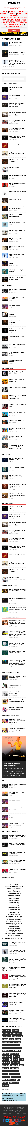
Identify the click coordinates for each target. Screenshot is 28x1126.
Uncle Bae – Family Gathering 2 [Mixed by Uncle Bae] (17, 1011)
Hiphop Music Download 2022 (14, 918)
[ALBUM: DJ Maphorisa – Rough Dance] (5, 178)
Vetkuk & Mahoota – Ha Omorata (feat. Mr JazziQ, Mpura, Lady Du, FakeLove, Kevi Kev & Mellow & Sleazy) (17, 446)
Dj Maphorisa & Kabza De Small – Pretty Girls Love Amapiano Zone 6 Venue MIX (17, 397)
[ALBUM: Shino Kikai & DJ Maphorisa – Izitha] (5, 241)
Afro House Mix (6, 1036)
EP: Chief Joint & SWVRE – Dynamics (16, 360)
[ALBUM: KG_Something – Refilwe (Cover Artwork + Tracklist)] (5, 478)
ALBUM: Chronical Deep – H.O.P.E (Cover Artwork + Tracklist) (16, 460)
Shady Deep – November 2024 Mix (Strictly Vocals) (17, 853)
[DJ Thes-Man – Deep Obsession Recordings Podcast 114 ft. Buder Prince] (5, 987)
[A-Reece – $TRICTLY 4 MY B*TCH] (5, 439)
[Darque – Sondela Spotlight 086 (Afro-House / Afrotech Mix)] (5, 838)
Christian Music (17, 1048)
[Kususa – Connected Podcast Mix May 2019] (5, 970)
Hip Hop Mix (5, 1068)
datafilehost (16, 1050)
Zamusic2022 (14, 885)
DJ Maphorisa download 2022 (14, 916)
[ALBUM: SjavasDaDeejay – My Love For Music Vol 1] (5, 233)
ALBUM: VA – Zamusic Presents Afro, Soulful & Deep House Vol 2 (17, 600)
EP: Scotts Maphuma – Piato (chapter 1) (17, 121)
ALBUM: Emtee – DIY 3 (15, 199)
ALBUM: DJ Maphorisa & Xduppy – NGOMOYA (17, 184)
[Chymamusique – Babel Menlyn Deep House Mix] (5, 872)
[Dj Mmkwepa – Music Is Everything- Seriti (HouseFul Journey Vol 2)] (5, 722)
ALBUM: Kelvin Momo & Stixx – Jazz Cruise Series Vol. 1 (17, 207)
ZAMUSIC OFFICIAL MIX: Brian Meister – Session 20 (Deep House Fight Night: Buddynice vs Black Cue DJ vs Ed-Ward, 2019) (17, 663)
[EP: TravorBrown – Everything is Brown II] (5, 324)
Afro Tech (5, 1039)
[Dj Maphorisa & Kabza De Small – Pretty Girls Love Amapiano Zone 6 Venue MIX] (5, 398)
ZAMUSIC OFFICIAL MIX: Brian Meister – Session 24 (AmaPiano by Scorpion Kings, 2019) (17, 623)
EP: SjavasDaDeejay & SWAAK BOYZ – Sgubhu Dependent (17, 152)
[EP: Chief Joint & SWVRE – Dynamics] (5, 363)
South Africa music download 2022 (14, 904)
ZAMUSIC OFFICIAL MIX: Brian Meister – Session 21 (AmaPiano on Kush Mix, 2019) (17, 652)
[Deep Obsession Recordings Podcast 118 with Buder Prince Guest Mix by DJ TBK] (5, 978)
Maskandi (4, 1074)
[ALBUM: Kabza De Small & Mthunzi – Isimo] (5, 281)
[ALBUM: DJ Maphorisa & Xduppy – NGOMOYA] (5, 186)
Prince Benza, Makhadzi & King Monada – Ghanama (17, 413)
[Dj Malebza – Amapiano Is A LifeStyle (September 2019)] (5, 703)
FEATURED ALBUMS (7, 503)
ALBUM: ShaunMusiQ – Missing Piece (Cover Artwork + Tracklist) (17, 486)
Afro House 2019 (6, 1033)
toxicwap (12, 1082)
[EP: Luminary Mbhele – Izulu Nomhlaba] (5, 300)
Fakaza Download (14, 912)
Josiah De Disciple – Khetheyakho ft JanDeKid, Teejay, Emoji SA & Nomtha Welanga (17, 62)
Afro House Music (17, 1036)
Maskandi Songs (6, 1079)
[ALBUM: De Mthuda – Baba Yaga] (5, 257)
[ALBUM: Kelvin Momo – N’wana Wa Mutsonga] (5, 115)
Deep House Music (7, 1056)
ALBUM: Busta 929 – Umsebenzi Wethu (17, 262)
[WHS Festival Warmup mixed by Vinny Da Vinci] (5, 945)
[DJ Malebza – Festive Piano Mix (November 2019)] (5, 679)
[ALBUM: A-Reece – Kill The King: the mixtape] (5, 218)
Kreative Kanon (14, 1114)
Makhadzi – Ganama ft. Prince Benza (17, 405)
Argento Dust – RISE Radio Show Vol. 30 (16, 1003)
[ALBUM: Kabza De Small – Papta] (5, 90)
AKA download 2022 (14, 898)
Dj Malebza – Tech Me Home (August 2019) (17, 692)
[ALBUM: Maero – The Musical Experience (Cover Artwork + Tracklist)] (5, 497)
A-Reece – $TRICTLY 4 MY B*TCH (16, 436)
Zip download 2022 (14, 902)
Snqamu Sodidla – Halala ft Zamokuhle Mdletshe (16, 824)
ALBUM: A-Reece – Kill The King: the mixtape (16, 215)
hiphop (21, 1065)
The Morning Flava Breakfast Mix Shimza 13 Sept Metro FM (17, 950)
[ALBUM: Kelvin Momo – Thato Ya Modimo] (5, 163)
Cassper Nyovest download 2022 (14, 897)
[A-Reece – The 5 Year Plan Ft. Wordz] (5, 431)
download (5, 1059)
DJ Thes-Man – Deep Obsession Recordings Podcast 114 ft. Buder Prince (17, 986)
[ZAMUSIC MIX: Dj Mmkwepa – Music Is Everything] (5, 731)
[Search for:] (14, 79)
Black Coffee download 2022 (14, 911)
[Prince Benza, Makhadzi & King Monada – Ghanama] (5, 415)
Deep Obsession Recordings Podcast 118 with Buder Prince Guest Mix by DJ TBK (17, 976)
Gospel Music (5, 1062)
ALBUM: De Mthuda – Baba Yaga (16, 254)
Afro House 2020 (17, 1033)
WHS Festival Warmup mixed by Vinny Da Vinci (17, 943)
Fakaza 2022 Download (14, 914)
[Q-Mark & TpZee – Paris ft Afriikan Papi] (5, 383)
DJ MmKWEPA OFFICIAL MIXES (10, 715)
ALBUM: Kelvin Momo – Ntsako (17, 191)
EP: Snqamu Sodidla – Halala (16, 305)
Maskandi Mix (5, 1077)
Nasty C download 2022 (14, 895)
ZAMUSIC (20, 45)
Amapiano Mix (15, 1045)
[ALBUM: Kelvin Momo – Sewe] (5, 225)
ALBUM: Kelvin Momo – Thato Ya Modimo (17, 160)
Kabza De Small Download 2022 (14, 886)
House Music (15, 1071)
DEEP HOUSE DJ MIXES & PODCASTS (12, 938)
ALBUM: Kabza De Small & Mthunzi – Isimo (16, 278)
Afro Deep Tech (6, 1030)
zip (18, 1082)
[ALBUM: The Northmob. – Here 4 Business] (5, 292)
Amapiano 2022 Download (14, 888)
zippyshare (5, 1085)
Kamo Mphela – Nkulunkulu (16, 420)
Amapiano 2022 (6, 1042)
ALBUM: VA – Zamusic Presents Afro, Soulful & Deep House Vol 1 (17, 609)
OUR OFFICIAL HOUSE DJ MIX (10, 617)
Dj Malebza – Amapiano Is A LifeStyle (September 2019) (16, 700)
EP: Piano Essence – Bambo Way (16, 337)
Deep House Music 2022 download (14, 933)
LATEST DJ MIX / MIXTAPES (10, 831)
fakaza (15, 1059)
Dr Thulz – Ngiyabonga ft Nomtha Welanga (16, 43)
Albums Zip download (14, 935)
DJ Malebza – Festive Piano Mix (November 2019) (17, 676)
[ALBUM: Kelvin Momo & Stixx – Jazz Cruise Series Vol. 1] (5, 210)
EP (11, 1059)
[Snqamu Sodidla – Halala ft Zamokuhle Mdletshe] (5, 827)
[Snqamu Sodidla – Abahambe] (5, 811)
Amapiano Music (6, 1048)
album (11, 1039)
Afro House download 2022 (14, 919)
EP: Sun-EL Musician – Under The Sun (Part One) (16, 129)
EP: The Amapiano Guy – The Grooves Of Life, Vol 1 (17, 96)
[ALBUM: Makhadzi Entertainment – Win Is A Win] (5, 170)
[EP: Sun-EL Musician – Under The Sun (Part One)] (5, 131)
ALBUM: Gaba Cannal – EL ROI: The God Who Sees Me (17, 136)
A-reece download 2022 (14, 893)
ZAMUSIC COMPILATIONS (9, 585)
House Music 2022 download (14, 932)
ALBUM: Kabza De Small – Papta (16, 88)
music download (14, 905)
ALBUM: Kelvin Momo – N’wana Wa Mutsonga (17, 113)
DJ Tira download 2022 (14, 909)
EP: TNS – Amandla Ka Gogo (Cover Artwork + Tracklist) (16, 468)
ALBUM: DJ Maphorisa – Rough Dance (17, 176)
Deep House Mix (14, 1053)
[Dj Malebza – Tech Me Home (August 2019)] (5, 695)
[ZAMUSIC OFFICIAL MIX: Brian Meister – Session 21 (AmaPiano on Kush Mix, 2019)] (5, 654)
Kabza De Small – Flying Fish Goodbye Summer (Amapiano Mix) (17, 844)
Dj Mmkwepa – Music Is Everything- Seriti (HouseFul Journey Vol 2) (17, 721)
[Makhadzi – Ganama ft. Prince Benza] (5, 407)
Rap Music (4, 1082)
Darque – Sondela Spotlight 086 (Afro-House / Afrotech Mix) (17, 836)
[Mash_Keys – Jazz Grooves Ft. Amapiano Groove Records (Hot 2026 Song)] (5, 106)
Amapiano (18, 1039)
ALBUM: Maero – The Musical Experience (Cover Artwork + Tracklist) (17, 495)
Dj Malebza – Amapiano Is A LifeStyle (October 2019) (16, 684)
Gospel (21, 1059)
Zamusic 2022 (14, 883)
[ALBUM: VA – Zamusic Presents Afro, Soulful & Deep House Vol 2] (5, 601)
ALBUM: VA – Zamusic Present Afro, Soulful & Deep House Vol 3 (17, 591)
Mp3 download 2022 (14, 900)
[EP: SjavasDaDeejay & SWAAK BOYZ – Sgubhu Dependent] (5, 155)
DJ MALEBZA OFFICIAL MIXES (10, 672)
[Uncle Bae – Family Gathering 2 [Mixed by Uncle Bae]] (5, 1013)
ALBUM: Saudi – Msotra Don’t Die (17, 247)
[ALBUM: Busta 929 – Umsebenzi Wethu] (5, 265)
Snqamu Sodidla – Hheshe (16, 816)
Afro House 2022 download (14, 930)
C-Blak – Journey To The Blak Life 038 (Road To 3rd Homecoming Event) (17, 862)
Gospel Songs (15, 1062)
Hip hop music (14, 1068)
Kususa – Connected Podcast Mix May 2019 (17, 968)
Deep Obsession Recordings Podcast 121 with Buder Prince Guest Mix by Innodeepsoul (17, 959)
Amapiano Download (14, 891)
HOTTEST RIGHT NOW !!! (9, 84)
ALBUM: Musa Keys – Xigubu (17, 144)
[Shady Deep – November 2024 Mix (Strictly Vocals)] (5, 855)
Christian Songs (6, 1050)
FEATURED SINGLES (7, 368)
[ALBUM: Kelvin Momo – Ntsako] (5, 194)
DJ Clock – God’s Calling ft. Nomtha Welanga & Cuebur (17, 51)
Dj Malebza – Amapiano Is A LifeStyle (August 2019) (16, 708)
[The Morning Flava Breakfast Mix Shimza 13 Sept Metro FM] (5, 953)
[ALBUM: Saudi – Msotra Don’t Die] (5, 249)
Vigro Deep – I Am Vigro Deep (17, 372)
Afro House (15, 1030)
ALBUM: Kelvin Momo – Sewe (17, 222)
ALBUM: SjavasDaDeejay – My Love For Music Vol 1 (17, 231)
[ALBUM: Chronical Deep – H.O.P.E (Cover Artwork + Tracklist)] (5, 461)
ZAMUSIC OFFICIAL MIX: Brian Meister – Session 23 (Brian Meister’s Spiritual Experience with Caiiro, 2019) (17, 633)
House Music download (14, 928)
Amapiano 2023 (16, 1042)
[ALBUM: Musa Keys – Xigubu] (5, 147)
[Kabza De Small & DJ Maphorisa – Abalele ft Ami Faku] (5, 390)
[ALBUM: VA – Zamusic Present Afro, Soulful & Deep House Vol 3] (5, 592)
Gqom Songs (14, 1065)
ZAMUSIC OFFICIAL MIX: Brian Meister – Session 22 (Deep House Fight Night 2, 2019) (17, 643)
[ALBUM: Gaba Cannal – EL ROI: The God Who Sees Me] (5, 139)
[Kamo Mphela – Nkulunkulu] (5, 423)
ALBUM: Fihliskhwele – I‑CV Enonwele (16, 313)
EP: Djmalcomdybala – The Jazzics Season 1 (16, 329)
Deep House (5, 1053)
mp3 (14, 1079)
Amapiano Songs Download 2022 (14, 890)
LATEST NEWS (6, 455)
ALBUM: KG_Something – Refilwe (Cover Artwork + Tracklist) (16, 477)
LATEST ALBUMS (7, 286)
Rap (18, 1079)
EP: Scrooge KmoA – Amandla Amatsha (17, 345)
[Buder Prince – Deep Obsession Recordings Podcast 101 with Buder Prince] (5, 996)
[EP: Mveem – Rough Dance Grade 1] (5, 355)
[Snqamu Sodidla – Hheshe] (5, 819)
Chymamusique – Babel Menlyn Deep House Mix (17, 870)
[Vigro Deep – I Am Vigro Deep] (5, 375)
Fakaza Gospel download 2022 (14, 923)
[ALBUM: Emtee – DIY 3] (5, 202)
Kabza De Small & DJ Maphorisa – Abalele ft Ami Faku (17, 388)
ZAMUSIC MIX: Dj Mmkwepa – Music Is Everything (17, 729)
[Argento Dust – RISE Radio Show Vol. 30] (5, 1006)
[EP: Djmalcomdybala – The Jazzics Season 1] (5, 332)
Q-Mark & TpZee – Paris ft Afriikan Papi (16, 380)
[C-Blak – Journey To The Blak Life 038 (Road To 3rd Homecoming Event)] (5, 863)
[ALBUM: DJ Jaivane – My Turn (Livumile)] (5, 273)
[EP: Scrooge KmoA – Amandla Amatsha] (5, 347)
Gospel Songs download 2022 (14, 921)
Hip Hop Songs (6, 1071)
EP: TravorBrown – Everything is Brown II (17, 321)
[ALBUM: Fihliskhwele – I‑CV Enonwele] (5, 316)
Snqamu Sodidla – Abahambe (17, 808)
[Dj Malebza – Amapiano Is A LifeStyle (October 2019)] (5, 687)
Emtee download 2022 (14, 907)
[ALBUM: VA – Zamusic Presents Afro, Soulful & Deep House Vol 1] (5, 611)
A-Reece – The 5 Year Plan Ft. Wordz (17, 429)
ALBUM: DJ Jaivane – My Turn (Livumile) (17, 270)
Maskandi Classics (14, 1074)
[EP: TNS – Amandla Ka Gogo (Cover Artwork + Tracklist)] (5, 470)
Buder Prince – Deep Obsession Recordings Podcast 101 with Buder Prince (17, 995)
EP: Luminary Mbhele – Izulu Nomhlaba (16, 298)
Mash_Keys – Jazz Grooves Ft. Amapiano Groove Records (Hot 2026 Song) (17, 105)
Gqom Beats (5, 1065)
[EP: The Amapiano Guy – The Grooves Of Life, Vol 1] (5, 98)
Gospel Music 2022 (14, 925)
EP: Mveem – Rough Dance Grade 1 (16, 353)
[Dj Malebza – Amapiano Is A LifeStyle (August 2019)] (5, 710)
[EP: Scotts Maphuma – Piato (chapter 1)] (5, 123)
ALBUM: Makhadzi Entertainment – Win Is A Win (17, 168)
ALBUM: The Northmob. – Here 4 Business (17, 290)
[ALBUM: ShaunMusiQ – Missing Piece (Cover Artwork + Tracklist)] (5, 488)
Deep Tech (16, 1056)
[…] (21, 775)
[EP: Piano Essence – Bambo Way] (5, 339)
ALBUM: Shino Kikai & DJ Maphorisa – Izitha (15, 239)
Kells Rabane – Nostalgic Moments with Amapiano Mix (17, 1019)
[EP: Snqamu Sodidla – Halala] (5, 308)
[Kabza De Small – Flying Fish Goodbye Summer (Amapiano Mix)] (5, 846)
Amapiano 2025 (6, 1045)
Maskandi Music (16, 1077)
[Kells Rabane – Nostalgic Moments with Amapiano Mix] (5, 1021)
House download (14, 926)
